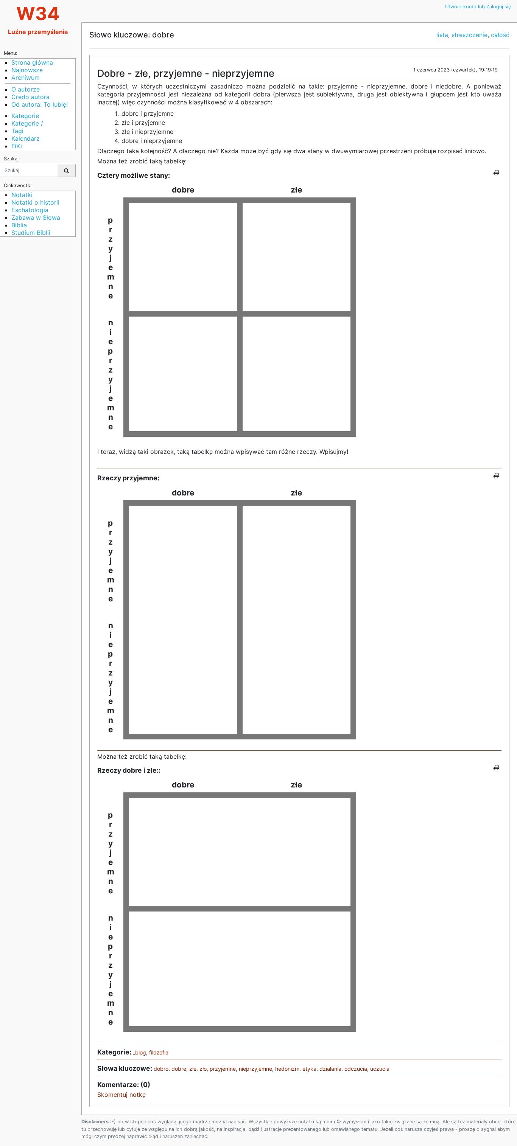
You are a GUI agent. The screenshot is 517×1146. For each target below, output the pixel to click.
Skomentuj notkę (121, 1094)
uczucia (379, 1068)
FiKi (16, 146)
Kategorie (25, 116)
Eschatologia (29, 210)
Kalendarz (25, 138)
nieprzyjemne (255, 1068)
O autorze (25, 89)
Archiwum (25, 77)
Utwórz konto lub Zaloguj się (478, 6)
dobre (178, 1068)
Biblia (19, 225)
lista (442, 35)
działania (330, 1068)
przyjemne (223, 1068)
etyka (309, 1068)
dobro (161, 1068)
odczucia (355, 1068)
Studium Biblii (30, 232)
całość (500, 35)
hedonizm (287, 1068)
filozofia (158, 1052)
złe (192, 1068)
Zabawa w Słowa (35, 217)
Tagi (17, 131)
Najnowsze (27, 70)
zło (203, 1068)
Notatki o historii (35, 202)
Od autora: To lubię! (39, 104)
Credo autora (30, 97)
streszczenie (469, 35)
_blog (139, 1052)
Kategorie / (27, 123)
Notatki (22, 195)
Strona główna (32, 62)
